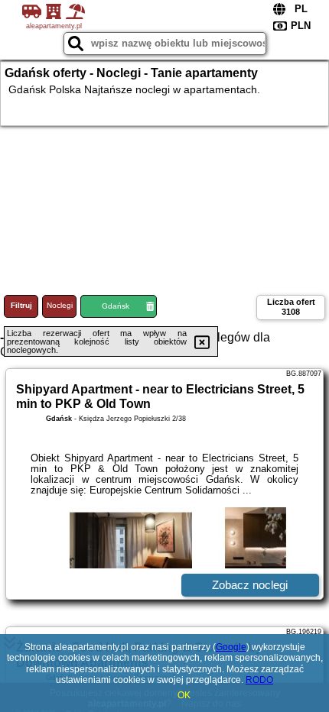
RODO (259, 680)
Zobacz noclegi (250, 584)
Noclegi (60, 305)
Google (231, 647)
